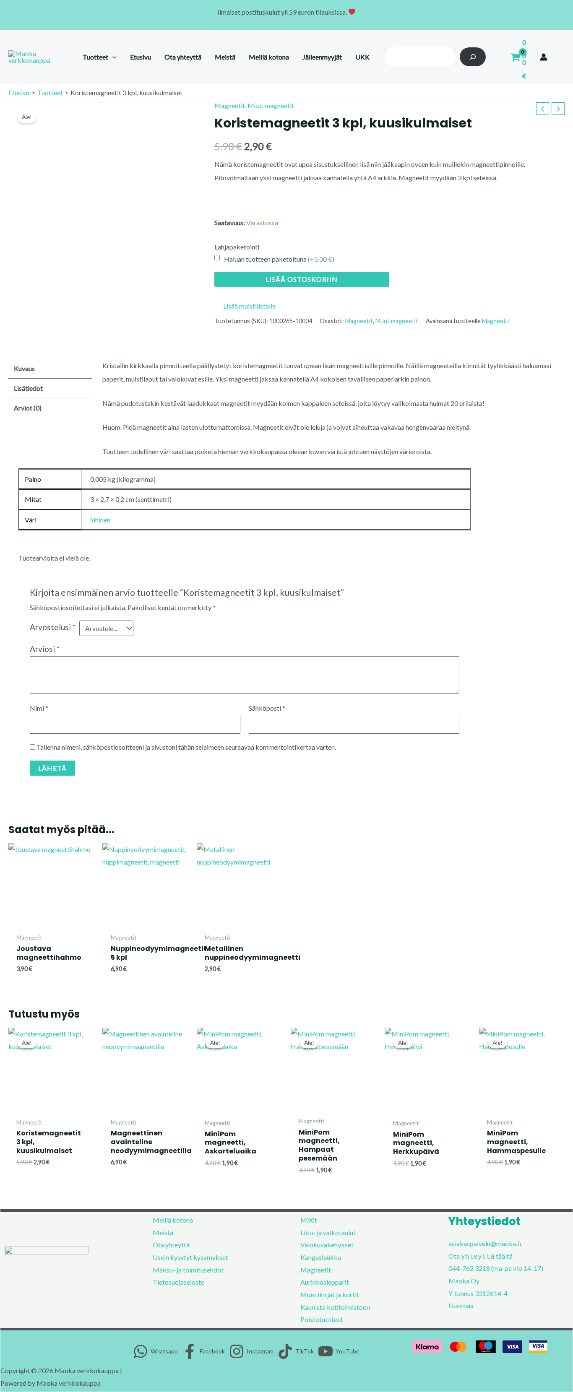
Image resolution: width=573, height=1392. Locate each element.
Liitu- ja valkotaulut (328, 1232)
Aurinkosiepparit (324, 1282)
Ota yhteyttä (171, 1245)
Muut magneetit (270, 105)
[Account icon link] (543, 57)
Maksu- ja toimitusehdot (188, 1270)
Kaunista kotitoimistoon (335, 1307)
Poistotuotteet (321, 1319)
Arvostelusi (53, 627)
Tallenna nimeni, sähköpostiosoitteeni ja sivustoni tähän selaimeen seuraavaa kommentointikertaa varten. (186, 747)
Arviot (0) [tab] (28, 408)
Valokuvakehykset (327, 1245)
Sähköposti (267, 708)
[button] (112, 57)
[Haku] (473, 56)
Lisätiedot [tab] (28, 388)
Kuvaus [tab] (24, 368)
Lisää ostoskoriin (302, 279)
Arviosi (45, 649)
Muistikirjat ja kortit (329, 1295)
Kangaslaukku (320, 1257)
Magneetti (496, 321)
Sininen (100, 520)
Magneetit (229, 105)
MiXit (308, 1220)
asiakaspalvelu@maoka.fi (484, 1243)
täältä (504, 1256)
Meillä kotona (173, 1220)
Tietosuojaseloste (178, 1282)
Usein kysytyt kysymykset (190, 1257)
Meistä (163, 1232)
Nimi (39, 708)
